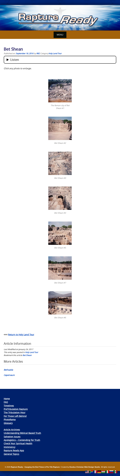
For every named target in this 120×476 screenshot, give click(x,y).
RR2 (38, 53)
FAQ (6, 402)
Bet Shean (27, 355)
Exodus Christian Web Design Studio (85, 467)
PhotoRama (10, 419)
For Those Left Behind (15, 416)
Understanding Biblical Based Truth (22, 433)
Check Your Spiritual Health (18, 443)
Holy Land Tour (55, 53)
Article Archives (12, 429)
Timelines (9, 405)
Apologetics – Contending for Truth (22, 440)
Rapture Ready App (14, 450)
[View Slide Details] (60, 18)
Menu (60, 34)
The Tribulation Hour (14, 412)
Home (7, 398)
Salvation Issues (12, 436)
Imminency (9, 447)
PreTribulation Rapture (16, 409)
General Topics (11, 454)
